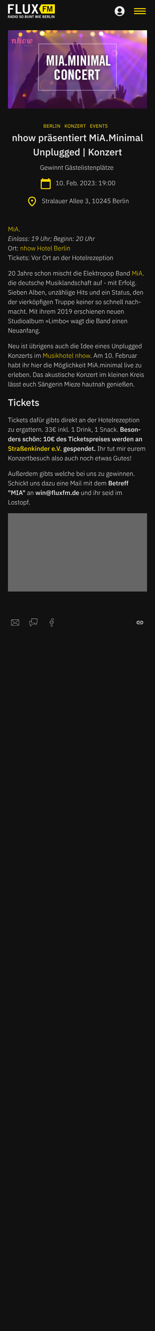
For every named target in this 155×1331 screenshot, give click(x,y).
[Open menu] (140, 11)
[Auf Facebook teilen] (52, 622)
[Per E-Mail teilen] (15, 622)
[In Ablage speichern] (140, 622)
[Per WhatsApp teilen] (33, 622)
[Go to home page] (31, 11)
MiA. (15, 229)
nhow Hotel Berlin (45, 248)
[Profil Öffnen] (119, 11)
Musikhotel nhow (66, 356)
